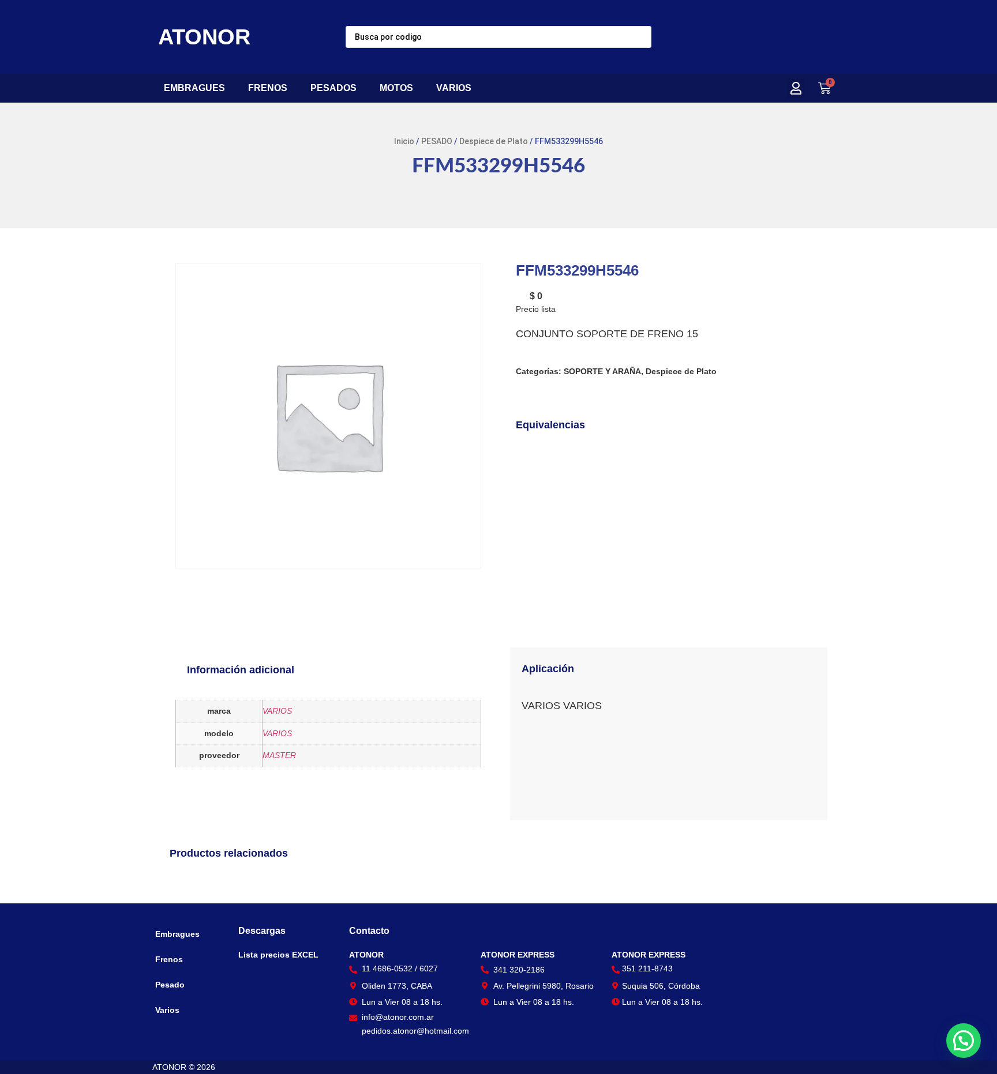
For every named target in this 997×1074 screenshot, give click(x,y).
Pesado (170, 984)
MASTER (279, 755)
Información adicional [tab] (240, 670)
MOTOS (396, 88)
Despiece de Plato (493, 141)
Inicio (404, 141)
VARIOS (453, 88)
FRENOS (267, 88)
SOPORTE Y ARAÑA (602, 371)
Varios (167, 1010)
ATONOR (204, 37)
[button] (795, 88)
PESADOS (333, 88)
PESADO (436, 141)
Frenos (169, 959)
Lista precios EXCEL (278, 954)
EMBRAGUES (194, 88)
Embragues (177, 934)
